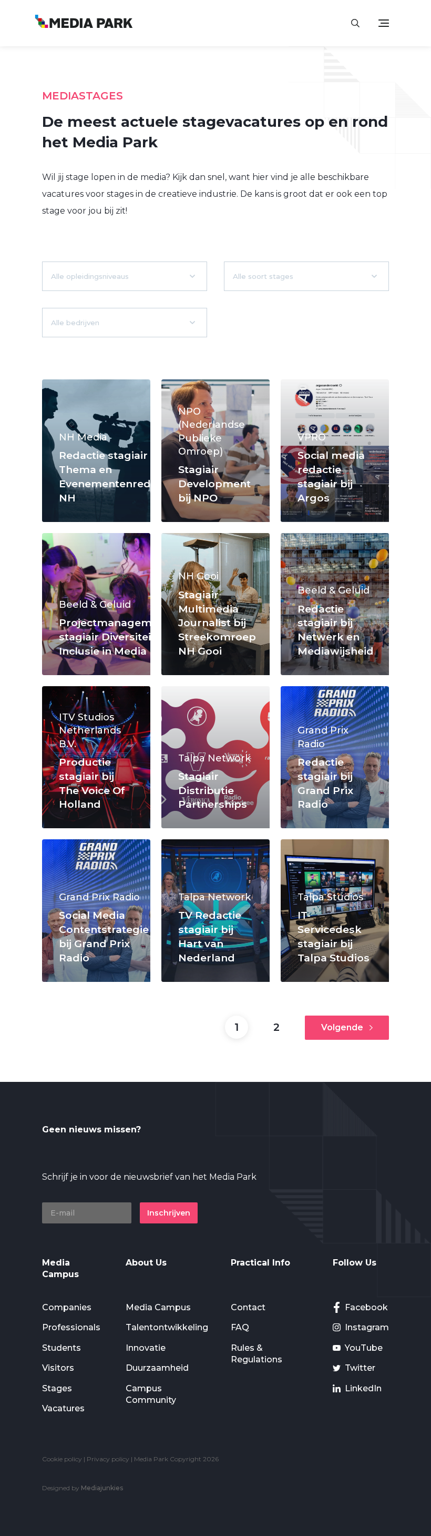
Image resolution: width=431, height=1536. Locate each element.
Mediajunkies (102, 1488)
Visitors (58, 1368)
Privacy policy (108, 1459)
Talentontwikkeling (167, 1327)
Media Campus (158, 1307)
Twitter (360, 1368)
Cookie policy (62, 1459)
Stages (57, 1388)
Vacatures (63, 1408)
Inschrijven (168, 1213)
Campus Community (151, 1394)
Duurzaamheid (157, 1368)
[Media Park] (84, 23)
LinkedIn (363, 1388)
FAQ (240, 1327)
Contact (248, 1307)
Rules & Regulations (256, 1353)
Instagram (367, 1327)
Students (61, 1348)
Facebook (366, 1307)
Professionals (71, 1327)
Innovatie (146, 1348)
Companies (66, 1307)
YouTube (364, 1348)
